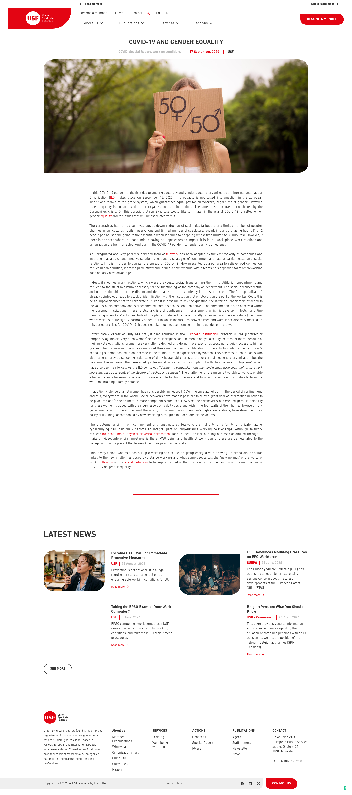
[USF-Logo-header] (39, 18)
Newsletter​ (240, 748)
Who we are (120, 747)
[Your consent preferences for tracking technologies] (345, 788)
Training (158, 737)
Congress (199, 737)
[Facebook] (242, 784)
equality (106, 216)
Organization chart (125, 752)
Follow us (106, 462)
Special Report (202, 743)
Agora (236, 737)
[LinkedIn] (250, 784)
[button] (148, 13)
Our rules (119, 758)
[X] (258, 784)
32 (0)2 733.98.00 (291, 761)
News (236, 754)
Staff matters (241, 743)
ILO (112, 197)
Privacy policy (172, 783)
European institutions (202, 334)
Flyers (196, 748)
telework (172, 254)
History (117, 770)
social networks (136, 462)
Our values (120, 764)
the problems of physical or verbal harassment (136, 434)
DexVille (100, 783)
